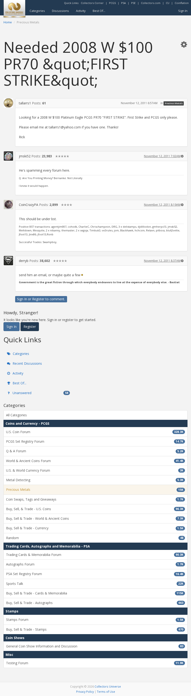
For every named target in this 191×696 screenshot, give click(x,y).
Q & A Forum (94, 451)
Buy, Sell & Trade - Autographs (94, 603)
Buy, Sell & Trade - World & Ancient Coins (94, 518)
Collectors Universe (108, 686)
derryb (23, 260)
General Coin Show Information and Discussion (94, 646)
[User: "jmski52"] (8, 156)
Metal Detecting (94, 480)
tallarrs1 (25, 103)
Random (94, 538)
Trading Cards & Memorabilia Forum (94, 554)
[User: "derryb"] (8, 260)
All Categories (16, 415)
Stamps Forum (94, 619)
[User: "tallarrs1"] (8, 103)
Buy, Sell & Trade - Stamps (94, 629)
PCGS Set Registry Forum (94, 441)
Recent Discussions (27, 363)
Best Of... (99, 11)
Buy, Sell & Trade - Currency (94, 528)
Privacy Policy (85, 691)
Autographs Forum (94, 564)
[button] (184, 44)
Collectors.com (150, 3)
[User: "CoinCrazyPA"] (8, 204)
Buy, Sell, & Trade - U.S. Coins (94, 509)
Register (38, 299)
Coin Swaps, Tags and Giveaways (94, 499)
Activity (81, 11)
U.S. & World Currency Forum (94, 470)
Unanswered (40, 393)
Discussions (60, 11)
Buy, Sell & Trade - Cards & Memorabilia (94, 593)
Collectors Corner (92, 3)
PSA (123, 3)
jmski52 (25, 156)
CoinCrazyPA (28, 204)
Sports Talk (94, 583)
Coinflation (182, 3)
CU (167, 3)
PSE (133, 3)
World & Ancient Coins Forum (94, 461)
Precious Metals (174, 103)
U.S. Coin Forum (94, 432)
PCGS (112, 3)
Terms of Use (106, 691)
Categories (37, 11)
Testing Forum (94, 663)
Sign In (183, 11)
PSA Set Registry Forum (94, 574)
